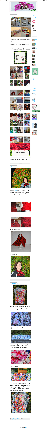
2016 (33, 83)
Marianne (33, 27)
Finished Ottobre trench (36, 62)
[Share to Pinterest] (22, 418)
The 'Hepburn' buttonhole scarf (14, 166)
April (33, 98)
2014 (33, 85)
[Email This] (19, 163)
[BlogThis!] (20, 163)
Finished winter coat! (35, 59)
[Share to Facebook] (21, 163)
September (34, 94)
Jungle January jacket (36, 48)
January (34, 101)
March (33, 99)
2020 (33, 80)
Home (20, 421)
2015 (33, 84)
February (34, 100)
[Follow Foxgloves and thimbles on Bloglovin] (34, 36)
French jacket (14, 419)
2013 (33, 102)
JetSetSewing (15, 190)
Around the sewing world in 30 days (15, 15)
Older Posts (29, 421)
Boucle (12, 419)
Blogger (26, 427)
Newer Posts (11, 421)
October (34, 93)
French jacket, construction (14, 283)
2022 (33, 79)
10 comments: (17, 418)
